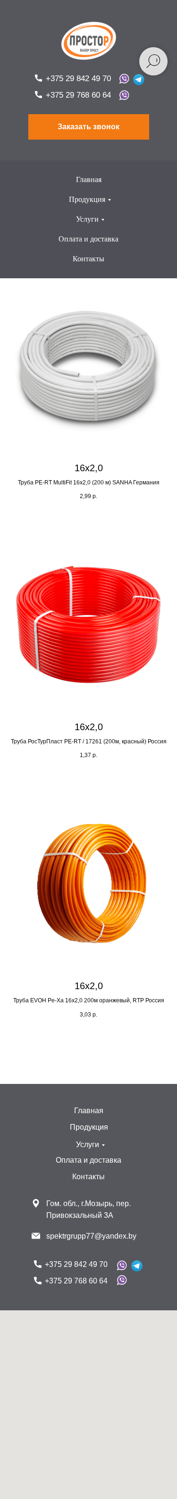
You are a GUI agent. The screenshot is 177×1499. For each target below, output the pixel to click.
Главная (88, 179)
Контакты (88, 259)
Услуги (87, 219)
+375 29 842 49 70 (78, 78)
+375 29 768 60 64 (78, 95)
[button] (88, 127)
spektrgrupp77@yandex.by (91, 1236)
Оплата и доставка (88, 239)
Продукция (87, 199)
